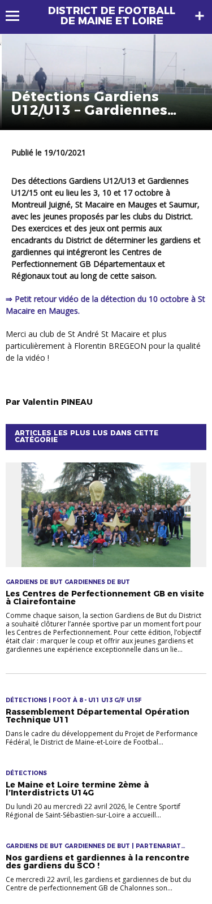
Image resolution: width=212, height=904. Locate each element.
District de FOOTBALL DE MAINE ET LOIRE (111, 16)
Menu (18, 16)
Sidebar (199, 16)
